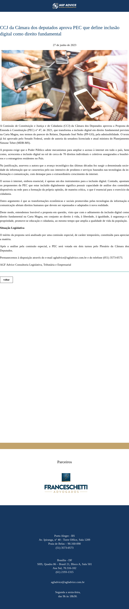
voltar (6, 279)
